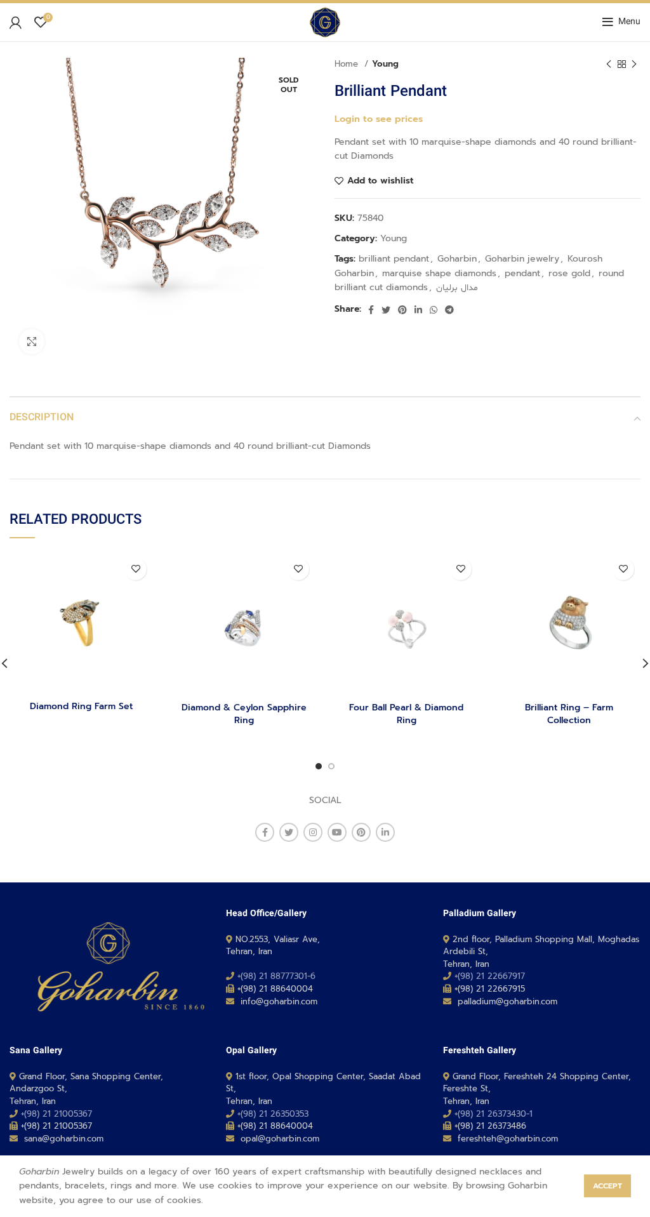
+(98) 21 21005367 (56, 1114)
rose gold (569, 273)
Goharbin (457, 258)
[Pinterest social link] (402, 310)
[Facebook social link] (371, 310)
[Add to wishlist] (135, 569)
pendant (522, 273)
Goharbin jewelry (522, 258)
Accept (607, 1186)
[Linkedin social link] (418, 310)
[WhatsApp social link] (433, 310)
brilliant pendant (394, 258)
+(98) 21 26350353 (272, 1114)
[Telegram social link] (449, 310)
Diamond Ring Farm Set (81, 706)
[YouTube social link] (337, 832)
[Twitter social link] (386, 310)
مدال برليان (457, 287)
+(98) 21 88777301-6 (276, 976)
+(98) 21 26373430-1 (493, 1114)
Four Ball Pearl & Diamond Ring (406, 714)
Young (385, 64)
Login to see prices (379, 119)
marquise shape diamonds (439, 273)
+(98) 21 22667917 (489, 976)
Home (348, 64)
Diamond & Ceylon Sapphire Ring (244, 714)
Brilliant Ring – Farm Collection (569, 714)
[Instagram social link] (312, 832)
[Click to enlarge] (31, 341)
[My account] (15, 22)
